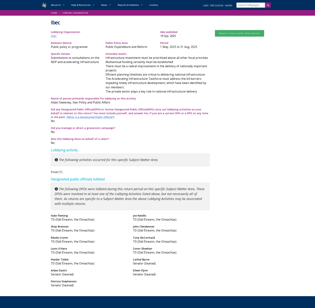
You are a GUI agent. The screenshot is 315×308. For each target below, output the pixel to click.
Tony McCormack (154, 240)
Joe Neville (154, 217)
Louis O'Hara (72, 250)
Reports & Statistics (128, 5)
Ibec (54, 36)
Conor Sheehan (154, 250)
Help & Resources (81, 5)
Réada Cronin (72, 240)
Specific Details (75, 58)
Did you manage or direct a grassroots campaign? (83, 130)
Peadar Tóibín (72, 261)
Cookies (153, 5)
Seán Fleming (72, 217)
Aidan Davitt (62, 272)
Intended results (157, 72)
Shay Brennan (72, 228)
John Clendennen (154, 228)
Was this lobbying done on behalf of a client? (80, 141)
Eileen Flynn (144, 272)
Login (206, 5)
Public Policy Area (126, 45)
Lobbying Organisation (65, 34)
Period (178, 45)
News (104, 5)
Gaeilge (228, 5)
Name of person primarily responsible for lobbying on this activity (93, 100)
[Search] (268, 5)
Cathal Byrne (144, 261)
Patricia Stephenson (64, 283)
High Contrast (216, 5)
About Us (56, 5)
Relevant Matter (69, 45)
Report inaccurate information (239, 33)
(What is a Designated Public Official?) (90, 117)
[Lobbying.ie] (44, 5)
